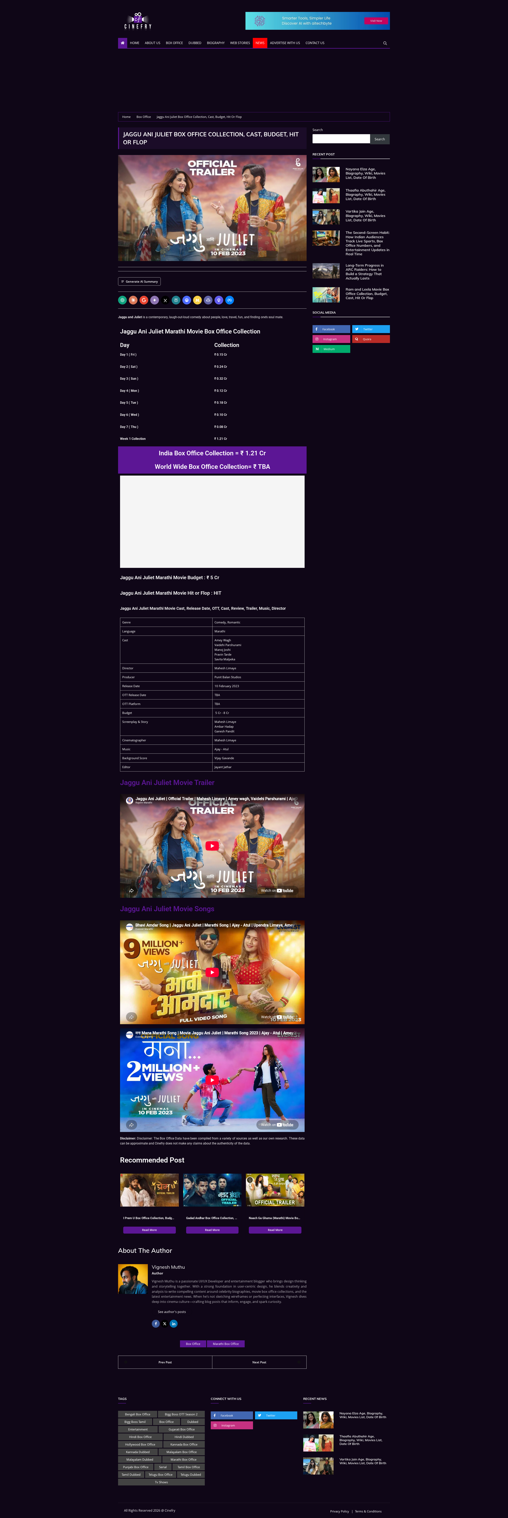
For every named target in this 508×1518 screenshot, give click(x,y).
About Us (152, 43)
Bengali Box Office (137, 1414)
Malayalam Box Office (181, 1452)
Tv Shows (161, 1482)
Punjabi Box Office (135, 1467)
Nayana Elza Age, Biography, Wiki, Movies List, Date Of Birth (365, 173)
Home (134, 43)
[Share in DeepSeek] (186, 300)
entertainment (138, 1429)
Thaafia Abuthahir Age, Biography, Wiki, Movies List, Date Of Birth (365, 194)
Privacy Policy (339, 1511)
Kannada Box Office (183, 1444)
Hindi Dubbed (184, 1437)
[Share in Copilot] (208, 300)
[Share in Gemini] (154, 300)
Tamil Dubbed (131, 1475)
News (260, 43)
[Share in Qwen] (219, 300)
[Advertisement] (254, 82)
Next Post (259, 1362)
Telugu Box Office (160, 1475)
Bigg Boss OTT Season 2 (181, 1414)
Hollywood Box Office (140, 1444)
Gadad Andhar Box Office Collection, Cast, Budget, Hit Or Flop (212, 1218)
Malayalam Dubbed (139, 1459)
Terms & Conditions (368, 1511)
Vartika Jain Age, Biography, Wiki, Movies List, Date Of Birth (365, 215)
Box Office (174, 43)
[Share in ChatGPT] (122, 300)
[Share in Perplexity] (176, 300)
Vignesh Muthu (168, 1267)
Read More (149, 1230)
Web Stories (240, 43)
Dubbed (195, 43)
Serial (163, 1467)
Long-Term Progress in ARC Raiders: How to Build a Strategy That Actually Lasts (365, 271)
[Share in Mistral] (197, 300)
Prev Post (165, 1362)
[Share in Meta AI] (229, 300)
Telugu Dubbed (191, 1475)
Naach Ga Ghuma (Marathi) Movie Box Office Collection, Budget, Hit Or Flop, (275, 1218)
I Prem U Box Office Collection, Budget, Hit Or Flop (149, 1218)
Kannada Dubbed (138, 1452)
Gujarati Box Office (182, 1429)
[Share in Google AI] (144, 300)
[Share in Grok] (165, 300)
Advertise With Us (285, 43)
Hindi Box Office (140, 1437)
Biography (216, 43)
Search (318, 130)
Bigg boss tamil (135, 1422)
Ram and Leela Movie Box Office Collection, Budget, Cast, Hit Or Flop (367, 293)
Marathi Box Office (226, 1344)
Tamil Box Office (189, 1467)
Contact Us (315, 43)
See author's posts (172, 1312)
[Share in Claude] (133, 300)
